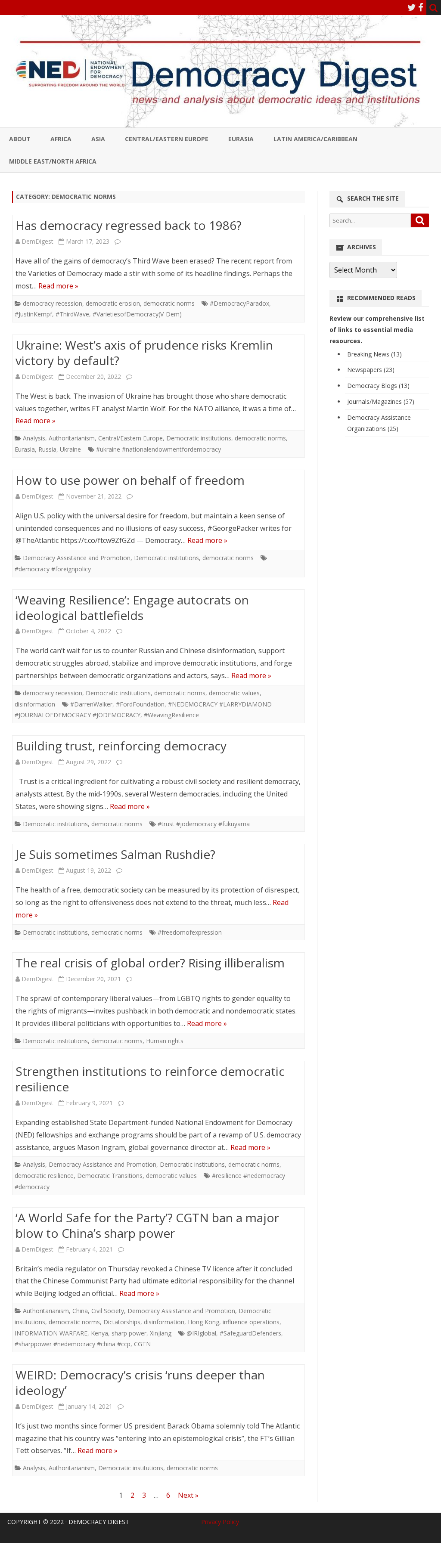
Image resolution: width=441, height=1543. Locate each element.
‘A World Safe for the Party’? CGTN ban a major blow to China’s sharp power (147, 1225)
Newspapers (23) (370, 370)
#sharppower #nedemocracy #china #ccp (72, 1344)
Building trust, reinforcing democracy (121, 745)
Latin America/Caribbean (315, 139)
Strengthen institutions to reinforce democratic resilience (150, 1079)
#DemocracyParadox (239, 303)
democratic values (234, 693)
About (20, 139)
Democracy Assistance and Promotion (76, 558)
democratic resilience (44, 1175)
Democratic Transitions (110, 1175)
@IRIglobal (201, 1333)
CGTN (142, 1344)
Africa (60, 139)
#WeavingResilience (171, 715)
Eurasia (241, 139)
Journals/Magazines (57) (380, 401)
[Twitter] (411, 7)
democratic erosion (113, 303)
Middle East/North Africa (52, 161)
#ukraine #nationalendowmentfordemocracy (158, 449)
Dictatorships (121, 1322)
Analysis (34, 438)
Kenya (99, 1333)
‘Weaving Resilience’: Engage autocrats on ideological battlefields (132, 607)
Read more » (58, 286)
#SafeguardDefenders (250, 1333)
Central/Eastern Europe (166, 139)
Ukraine (70, 449)
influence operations (251, 1322)
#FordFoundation (140, 704)
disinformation (35, 704)
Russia (47, 449)
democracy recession (52, 303)
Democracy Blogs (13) (378, 385)
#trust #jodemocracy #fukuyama (204, 824)
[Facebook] (420, 7)
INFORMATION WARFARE (51, 1333)
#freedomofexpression (190, 932)
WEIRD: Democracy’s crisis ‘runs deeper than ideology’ (140, 1382)
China (80, 1311)
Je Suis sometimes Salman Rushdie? (115, 854)
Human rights (164, 1041)
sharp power (129, 1333)
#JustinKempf (33, 314)
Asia (98, 139)
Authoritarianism (72, 438)
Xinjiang (160, 1333)
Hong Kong (203, 1322)
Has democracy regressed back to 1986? (129, 225)
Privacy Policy (220, 1522)
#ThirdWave (72, 314)
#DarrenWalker (91, 704)
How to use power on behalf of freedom (130, 480)
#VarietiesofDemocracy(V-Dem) (137, 314)
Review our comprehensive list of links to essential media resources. (377, 329)
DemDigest (37, 241)
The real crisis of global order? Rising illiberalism (150, 962)
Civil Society (107, 1311)
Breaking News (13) (374, 354)
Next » (188, 1495)
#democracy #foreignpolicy (53, 569)
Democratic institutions (198, 438)
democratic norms (169, 303)
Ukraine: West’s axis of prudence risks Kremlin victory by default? (144, 353)
